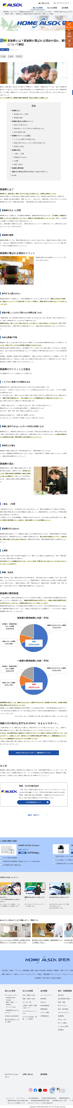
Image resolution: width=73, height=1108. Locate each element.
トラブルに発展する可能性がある (24, 139)
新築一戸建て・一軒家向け (11, 1003)
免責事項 (61, 1030)
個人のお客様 (10, 991)
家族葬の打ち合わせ (20, 157)
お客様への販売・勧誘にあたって (30, 1007)
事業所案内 (44, 1009)
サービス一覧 (27, 1002)
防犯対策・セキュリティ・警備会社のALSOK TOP (18, 11)
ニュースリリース (46, 995)
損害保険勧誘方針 (64, 1098)
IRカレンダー (62, 1019)
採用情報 (43, 1074)
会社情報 (43, 991)
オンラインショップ (12, 1075)
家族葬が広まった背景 (21, 114)
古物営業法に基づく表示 (59, 1100)
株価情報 (61, 1016)
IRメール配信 (62, 1023)
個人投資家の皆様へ (64, 998)
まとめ (14, 175)
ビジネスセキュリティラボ (30, 1012)
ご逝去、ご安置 (19, 153)
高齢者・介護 (9, 14)
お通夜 (16, 161)
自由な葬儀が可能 (19, 132)
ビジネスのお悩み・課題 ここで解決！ (30, 1018)
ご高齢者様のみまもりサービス (12, 1011)
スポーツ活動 (44, 1012)
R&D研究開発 (44, 1005)
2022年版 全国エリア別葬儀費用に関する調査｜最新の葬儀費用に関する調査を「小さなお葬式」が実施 (42, 716)
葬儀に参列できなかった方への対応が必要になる (29, 143)
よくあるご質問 (63, 1026)
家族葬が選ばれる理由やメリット (22, 121)
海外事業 (43, 998)
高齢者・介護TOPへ (34, 815)
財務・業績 (61, 1002)
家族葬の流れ (16, 150)
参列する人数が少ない (21, 125)
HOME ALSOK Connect (28, 845)
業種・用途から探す (29, 998)
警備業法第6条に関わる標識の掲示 (18, 1100)
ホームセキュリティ (11, 995)
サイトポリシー (21, 1098)
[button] (61, 1090)
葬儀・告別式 (18, 164)
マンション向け (11, 1007)
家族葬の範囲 (18, 117)
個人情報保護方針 (34, 1098)
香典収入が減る (19, 146)
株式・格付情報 (63, 1009)
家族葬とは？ (16, 110)
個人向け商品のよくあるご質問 (12, 1021)
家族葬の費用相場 (17, 168)
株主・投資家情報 (65, 991)
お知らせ (43, 1002)
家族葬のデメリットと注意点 (21, 135)
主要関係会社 (44, 1016)
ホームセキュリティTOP (43, 11)
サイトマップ (10, 1098)
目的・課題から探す (29, 995)
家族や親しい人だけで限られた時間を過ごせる (29, 128)
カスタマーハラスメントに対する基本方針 (40, 1103)
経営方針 (61, 995)
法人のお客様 (28, 991)
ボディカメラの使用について (16, 1103)
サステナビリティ (63, 1012)
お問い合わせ (28, 1074)
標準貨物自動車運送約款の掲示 (40, 1100)
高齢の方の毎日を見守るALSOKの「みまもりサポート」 (30, 171)
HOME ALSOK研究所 (12, 1016)
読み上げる (45, 3)
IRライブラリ (62, 1005)
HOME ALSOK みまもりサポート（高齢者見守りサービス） (34, 752)
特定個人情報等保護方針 (49, 1098)
